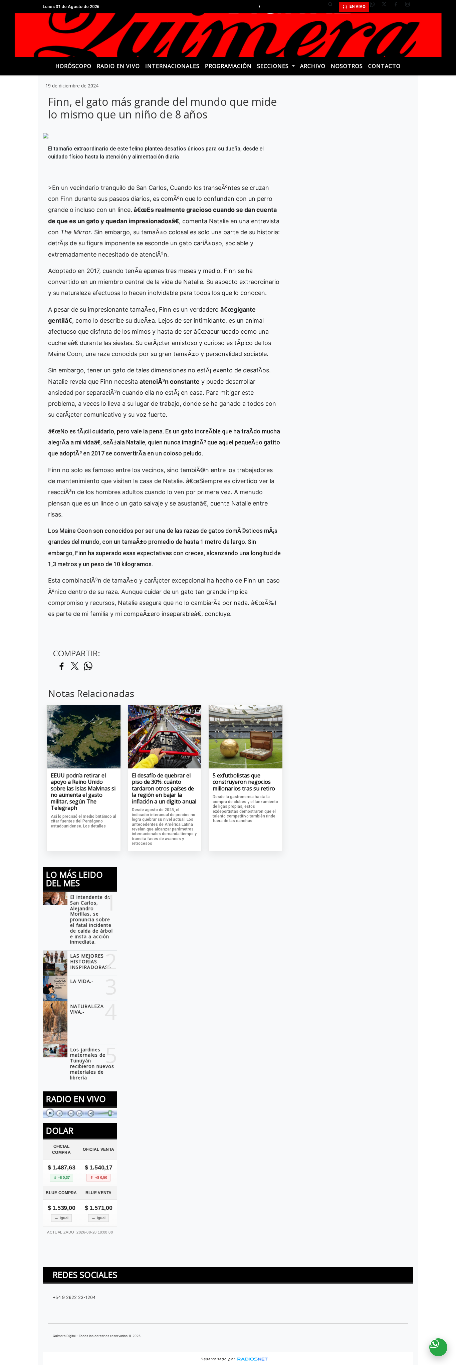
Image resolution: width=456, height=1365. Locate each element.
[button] (332, 6)
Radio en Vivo (118, 66)
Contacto (384, 66)
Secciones (273, 66)
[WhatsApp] (375, 6)
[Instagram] (410, 6)
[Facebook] (398, 6)
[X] (386, 6)
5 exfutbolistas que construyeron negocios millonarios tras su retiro (244, 782)
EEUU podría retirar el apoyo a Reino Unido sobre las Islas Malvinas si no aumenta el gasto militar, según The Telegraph (83, 791)
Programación (228, 66)
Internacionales (172, 66)
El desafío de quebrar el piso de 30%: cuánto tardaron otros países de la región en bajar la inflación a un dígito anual (164, 788)
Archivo (312, 66)
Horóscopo (73, 66)
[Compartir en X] (75, 666)
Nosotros (347, 66)
